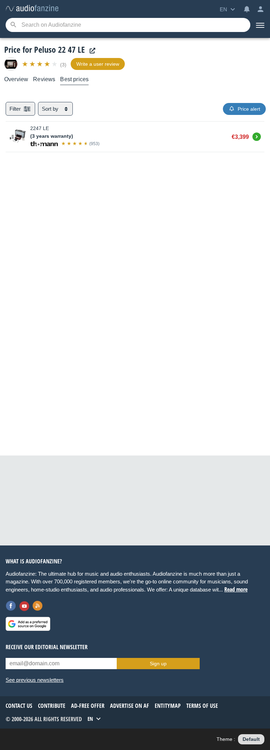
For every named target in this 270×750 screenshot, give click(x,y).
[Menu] (260, 25)
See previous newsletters (35, 680)
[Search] (13, 25)
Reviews (44, 79)
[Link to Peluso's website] (90, 51)
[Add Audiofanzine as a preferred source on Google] (28, 624)
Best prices (74, 79)
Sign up (158, 663)
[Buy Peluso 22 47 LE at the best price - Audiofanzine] (32, 8)
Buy (256, 135)
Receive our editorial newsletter (47, 647)
